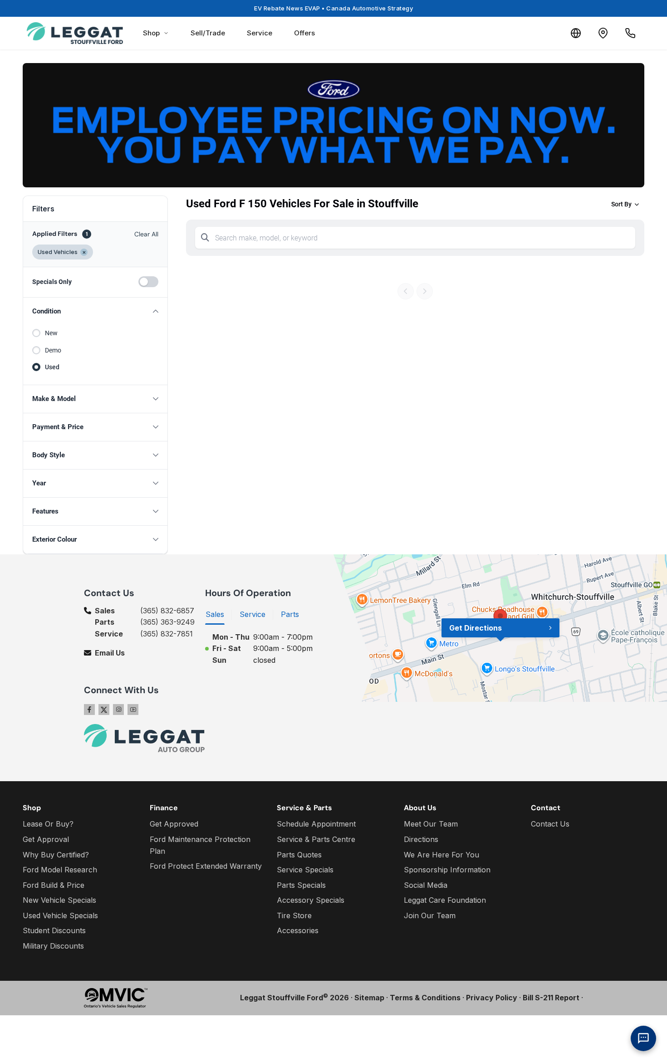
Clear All (146, 234)
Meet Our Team (431, 823)
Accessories (298, 930)
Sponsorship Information (447, 869)
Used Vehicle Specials (60, 915)
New (51, 333)
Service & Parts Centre (316, 839)
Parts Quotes (299, 854)
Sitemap (369, 997)
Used (52, 367)
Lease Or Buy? (48, 823)
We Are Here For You (441, 854)
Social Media (425, 885)
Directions (421, 839)
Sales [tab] (215, 614)
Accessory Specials (310, 900)
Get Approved (174, 823)
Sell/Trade (208, 33)
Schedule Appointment (316, 823)
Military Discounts (53, 945)
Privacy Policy (491, 997)
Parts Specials (301, 885)
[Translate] (576, 33)
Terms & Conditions (425, 997)
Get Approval (46, 839)
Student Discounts (54, 930)
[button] (95, 311)
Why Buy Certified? (56, 854)
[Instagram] (118, 709)
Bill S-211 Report (551, 997)
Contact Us (550, 823)
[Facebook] (89, 709)
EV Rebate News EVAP (333, 8)
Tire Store (294, 915)
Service (259, 33)
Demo (53, 350)
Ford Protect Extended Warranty (206, 866)
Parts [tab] (290, 614)
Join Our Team (430, 915)
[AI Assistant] (643, 1038)
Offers (304, 33)
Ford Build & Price (53, 885)
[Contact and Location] (603, 33)
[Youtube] (133, 709)
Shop (151, 33)
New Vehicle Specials (59, 900)
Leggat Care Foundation (445, 900)
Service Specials (305, 869)
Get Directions (475, 627)
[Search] (205, 237)
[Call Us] (630, 33)
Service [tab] (252, 614)
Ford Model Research (60, 869)
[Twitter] (103, 709)
